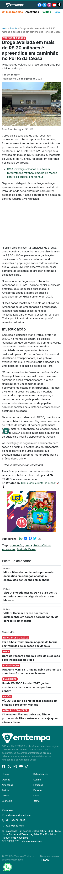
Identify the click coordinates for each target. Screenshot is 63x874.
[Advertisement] (31, 20)
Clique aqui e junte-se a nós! (38, 483)
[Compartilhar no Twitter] (35, 538)
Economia (7, 800)
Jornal (36, 800)
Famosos (38, 785)
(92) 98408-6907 (15, 820)
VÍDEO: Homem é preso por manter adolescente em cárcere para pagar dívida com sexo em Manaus (30, 616)
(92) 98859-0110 (14, 825)
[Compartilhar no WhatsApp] (20, 538)
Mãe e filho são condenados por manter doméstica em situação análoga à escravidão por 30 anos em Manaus (29, 576)
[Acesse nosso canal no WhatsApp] (7, 867)
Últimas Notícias (12, 12)
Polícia (58, 12)
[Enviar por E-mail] (39, 538)
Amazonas (32, 12)
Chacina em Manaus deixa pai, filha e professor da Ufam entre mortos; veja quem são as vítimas (30, 718)
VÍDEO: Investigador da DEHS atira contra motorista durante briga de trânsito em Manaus (30, 596)
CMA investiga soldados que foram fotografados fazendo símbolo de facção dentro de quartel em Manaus (32, 172)
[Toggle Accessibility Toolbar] (6, 431)
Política (46, 12)
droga (28, 545)
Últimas (5, 774)
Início (4, 28)
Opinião (6, 779)
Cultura (37, 779)
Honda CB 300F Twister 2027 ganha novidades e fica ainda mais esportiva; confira (27, 687)
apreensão (16, 545)
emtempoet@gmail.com (18, 815)
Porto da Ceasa (26, 549)
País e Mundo (40, 774)
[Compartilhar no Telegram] (25, 538)
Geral (36, 795)
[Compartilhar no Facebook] (30, 538)
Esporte (37, 790)
